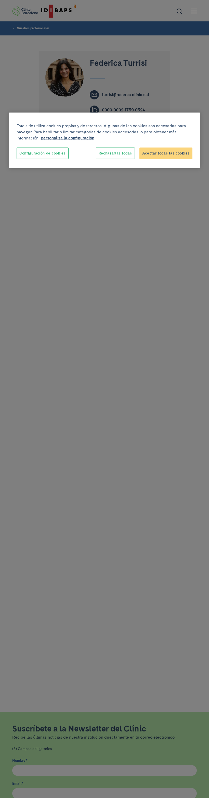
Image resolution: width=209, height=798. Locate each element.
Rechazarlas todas (115, 153)
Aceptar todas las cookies (166, 153)
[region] (104, 140)
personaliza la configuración (67, 137)
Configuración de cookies (42, 153)
